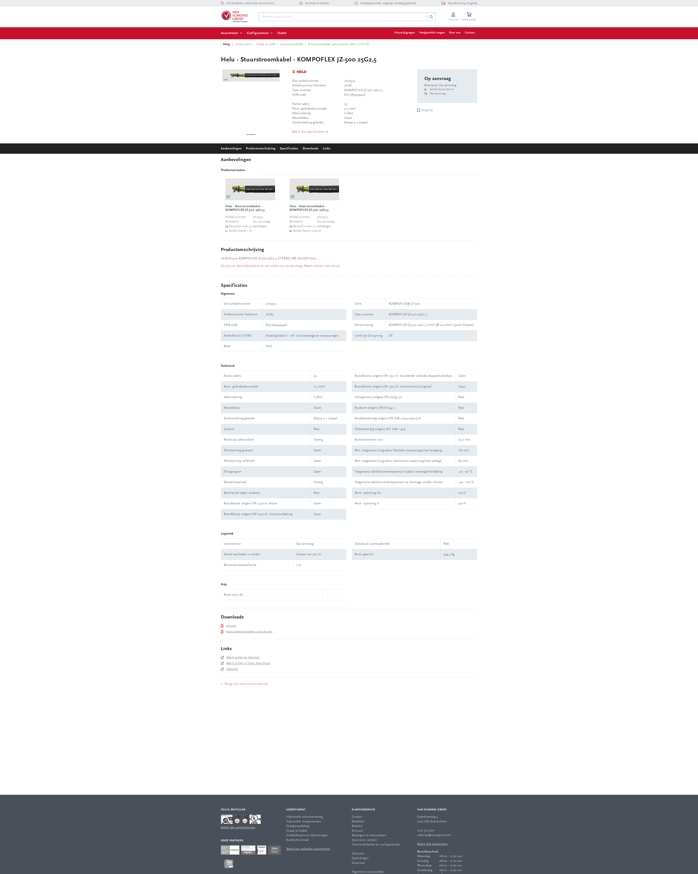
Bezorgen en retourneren (369, 835)
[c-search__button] (431, 17)
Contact (470, 32)
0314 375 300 (425, 830)
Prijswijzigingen (404, 32)
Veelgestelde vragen (432, 32)
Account (357, 830)
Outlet (282, 33)
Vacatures (358, 863)
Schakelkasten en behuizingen (307, 835)
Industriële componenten (303, 821)
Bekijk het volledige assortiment (308, 849)
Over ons (455, 32)
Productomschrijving (260, 148)
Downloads (310, 148)
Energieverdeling (297, 826)
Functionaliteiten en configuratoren (376, 844)
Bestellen (358, 821)
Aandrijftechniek (297, 840)
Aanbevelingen (231, 148)
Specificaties (289, 148)
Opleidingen (360, 858)
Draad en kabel (296, 830)
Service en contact (364, 840)
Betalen (357, 826)
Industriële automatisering (304, 816)
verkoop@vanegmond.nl (434, 835)
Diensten (358, 853)
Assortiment (229, 33)
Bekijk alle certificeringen (238, 827)
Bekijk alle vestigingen (432, 844)
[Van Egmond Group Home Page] (234, 16)
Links (326, 148)
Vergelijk (427, 110)
